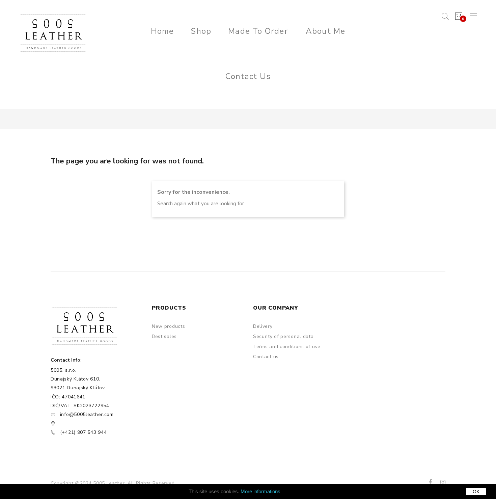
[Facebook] (430, 482)
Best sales (164, 336)
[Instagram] (442, 482)
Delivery (263, 326)
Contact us (266, 356)
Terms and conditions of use (287, 346)
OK (476, 491)
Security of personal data (283, 336)
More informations (260, 491)
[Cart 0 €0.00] (458, 16)
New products (168, 326)
